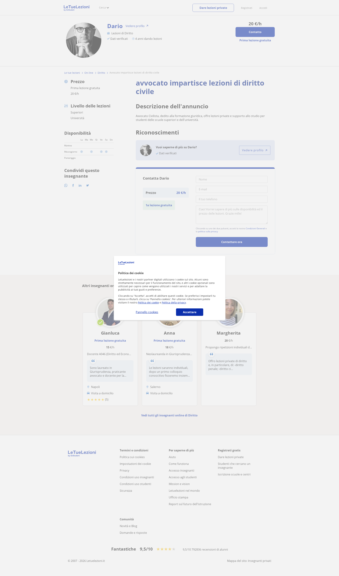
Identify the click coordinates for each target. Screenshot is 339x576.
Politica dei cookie (148, 302)
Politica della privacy (174, 302)
